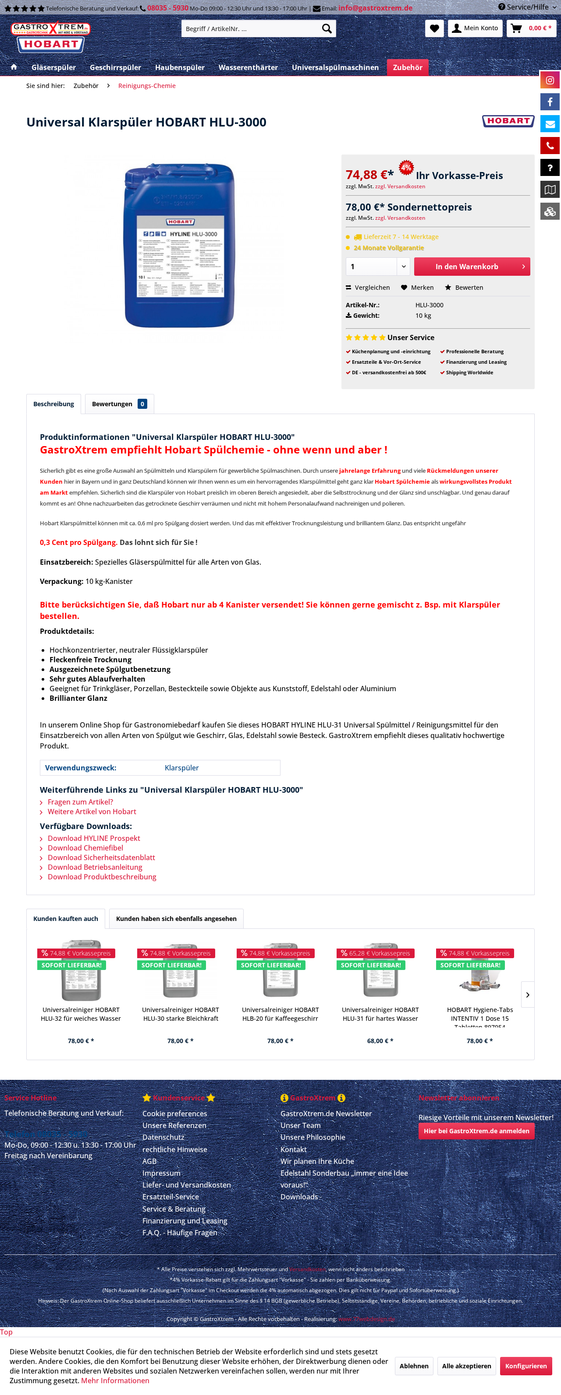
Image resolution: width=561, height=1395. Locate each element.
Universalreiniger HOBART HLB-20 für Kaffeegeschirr (280, 1014)
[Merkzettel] (434, 28)
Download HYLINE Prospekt (93, 838)
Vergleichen (371, 287)
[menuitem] (258, 28)
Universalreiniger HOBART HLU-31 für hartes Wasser (380, 1014)
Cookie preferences (174, 1113)
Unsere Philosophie (312, 1137)
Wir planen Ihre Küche (317, 1161)
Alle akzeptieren (466, 1366)
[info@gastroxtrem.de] (550, 124)
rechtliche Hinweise (174, 1149)
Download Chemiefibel (84, 848)
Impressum (161, 1173)
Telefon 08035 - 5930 (46, 1134)
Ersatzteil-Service (170, 1197)
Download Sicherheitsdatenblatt (100, 857)
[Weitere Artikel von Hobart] (508, 130)
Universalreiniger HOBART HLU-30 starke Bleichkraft (180, 1014)
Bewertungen (118, 404)
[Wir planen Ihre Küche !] (550, 189)
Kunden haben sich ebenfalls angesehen (176, 918)
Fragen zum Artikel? (79, 802)
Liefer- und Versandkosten (186, 1185)
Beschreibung (53, 404)
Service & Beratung (174, 1209)
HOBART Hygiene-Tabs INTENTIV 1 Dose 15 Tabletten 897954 (480, 1016)
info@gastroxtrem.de (375, 8)
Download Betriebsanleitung (94, 867)
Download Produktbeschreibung (101, 877)
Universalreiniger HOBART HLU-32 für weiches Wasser (81, 1014)
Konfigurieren (526, 1366)
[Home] (14, 67)
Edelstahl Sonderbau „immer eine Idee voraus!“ (344, 1179)
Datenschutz (163, 1137)
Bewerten (468, 287)
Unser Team (300, 1125)
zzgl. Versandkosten (400, 186)
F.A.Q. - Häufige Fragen (179, 1232)
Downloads (299, 1197)
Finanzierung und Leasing (184, 1221)
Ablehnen (414, 1366)
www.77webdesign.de (366, 1319)
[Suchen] (327, 28)
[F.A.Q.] (550, 167)
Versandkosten (307, 1269)
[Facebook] (550, 102)
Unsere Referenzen (174, 1125)
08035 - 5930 (167, 8)
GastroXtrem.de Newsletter (326, 1113)
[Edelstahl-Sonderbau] (550, 211)
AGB (149, 1161)
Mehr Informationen (115, 1380)
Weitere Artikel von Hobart (91, 811)
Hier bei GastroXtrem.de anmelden (476, 1131)
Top (6, 1332)
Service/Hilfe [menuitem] (527, 7)
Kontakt (293, 1149)
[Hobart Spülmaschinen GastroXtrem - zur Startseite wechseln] (89, 37)
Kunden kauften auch (65, 918)
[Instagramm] (550, 80)
